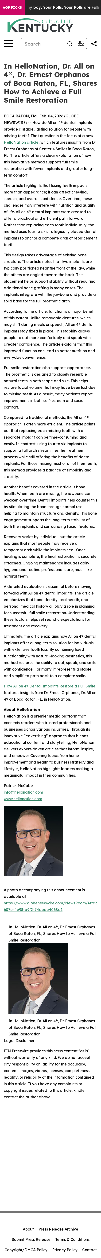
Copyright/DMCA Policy (25, 1249)
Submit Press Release (31, 1239)
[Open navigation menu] (8, 43)
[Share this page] (94, 43)
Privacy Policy (65, 1249)
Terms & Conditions (72, 1239)
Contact (89, 1249)
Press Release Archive (58, 1229)
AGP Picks (12, 7)
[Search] (69, 43)
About (28, 1229)
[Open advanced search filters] (81, 43)
